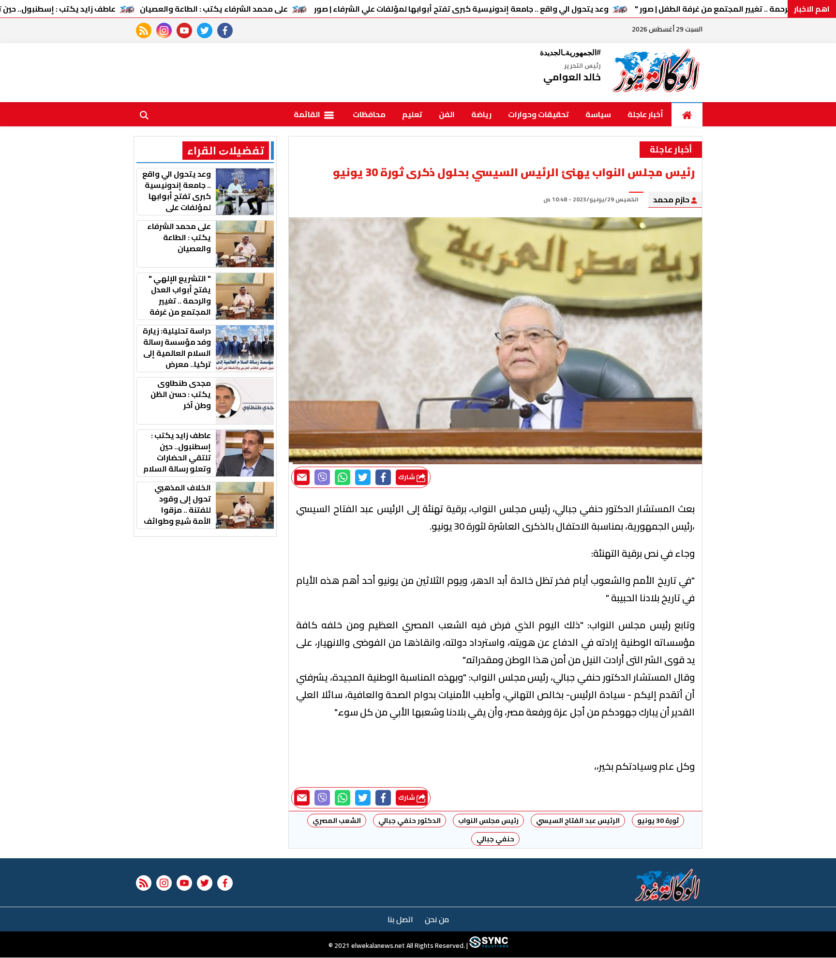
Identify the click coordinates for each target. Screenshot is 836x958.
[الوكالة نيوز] (656, 72)
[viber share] (322, 477)
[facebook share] (383, 477)
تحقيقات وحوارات (538, 114)
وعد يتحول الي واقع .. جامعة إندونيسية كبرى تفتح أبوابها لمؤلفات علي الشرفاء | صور (461, 8)
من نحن (437, 919)
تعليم (412, 114)
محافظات (369, 114)
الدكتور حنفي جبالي (409, 820)
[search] (144, 114)
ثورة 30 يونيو (658, 820)
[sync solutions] (488, 946)
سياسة (598, 114)
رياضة (481, 114)
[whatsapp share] (342, 477)
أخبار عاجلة (645, 114)
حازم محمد (672, 199)
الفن (447, 114)
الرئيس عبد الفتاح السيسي (578, 820)
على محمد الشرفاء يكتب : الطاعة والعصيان (214, 8)
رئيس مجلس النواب (488, 820)
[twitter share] (363, 477)
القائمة (308, 114)
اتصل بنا (400, 919)
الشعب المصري (337, 820)
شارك (407, 477)
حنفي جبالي (495, 839)
